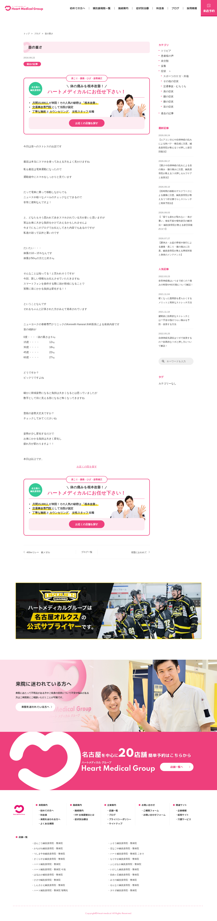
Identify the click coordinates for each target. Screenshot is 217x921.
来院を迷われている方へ (35, 707)
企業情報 (182, 810)
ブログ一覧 (86, 552)
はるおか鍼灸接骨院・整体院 (48, 874)
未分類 (165, 61)
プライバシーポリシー (120, 819)
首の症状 (168, 106)
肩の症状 (168, 91)
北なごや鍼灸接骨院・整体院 (124, 848)
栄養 (163, 66)
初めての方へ (77, 8)
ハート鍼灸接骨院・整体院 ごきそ (127, 853)
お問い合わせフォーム (154, 814)
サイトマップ (115, 823)
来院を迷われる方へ (50, 819)
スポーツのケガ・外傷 (176, 76)
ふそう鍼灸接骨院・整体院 (123, 843)
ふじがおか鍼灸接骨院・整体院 (125, 864)
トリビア (166, 50)
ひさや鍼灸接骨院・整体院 (47, 880)
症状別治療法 (81, 819)
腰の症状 (168, 96)
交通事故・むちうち (174, 86)
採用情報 (192, 8)
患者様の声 (167, 55)
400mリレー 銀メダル (38, 552)
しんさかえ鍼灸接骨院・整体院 (49, 885)
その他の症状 (171, 81)
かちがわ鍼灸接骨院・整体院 (48, 848)
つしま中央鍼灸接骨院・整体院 (49, 853)
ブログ (175, 8)
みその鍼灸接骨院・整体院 (123, 880)
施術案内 (123, 8)
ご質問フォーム (151, 810)
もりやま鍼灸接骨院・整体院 (124, 859)
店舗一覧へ (176, 767)
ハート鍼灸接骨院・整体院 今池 (50, 869)
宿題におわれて (139, 552)
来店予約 (209, 11)
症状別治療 (142, 8)
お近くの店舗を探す (86, 123)
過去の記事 (32, 64)
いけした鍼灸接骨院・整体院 (124, 869)
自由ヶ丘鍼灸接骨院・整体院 (124, 874)
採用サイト (183, 814)
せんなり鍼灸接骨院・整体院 (124, 885)
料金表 (160, 8)
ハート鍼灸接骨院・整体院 (47, 864)
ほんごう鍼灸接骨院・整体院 (48, 843)
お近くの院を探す (87, 466)
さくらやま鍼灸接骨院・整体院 (49, 859)
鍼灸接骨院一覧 (102, 8)
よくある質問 (47, 823)
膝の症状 (168, 101)
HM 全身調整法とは (84, 814)
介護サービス (184, 819)
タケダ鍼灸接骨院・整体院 (123, 890)
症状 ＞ (166, 71)
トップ (27, 33)
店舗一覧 (113, 810)
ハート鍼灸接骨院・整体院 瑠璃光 (51, 890)
